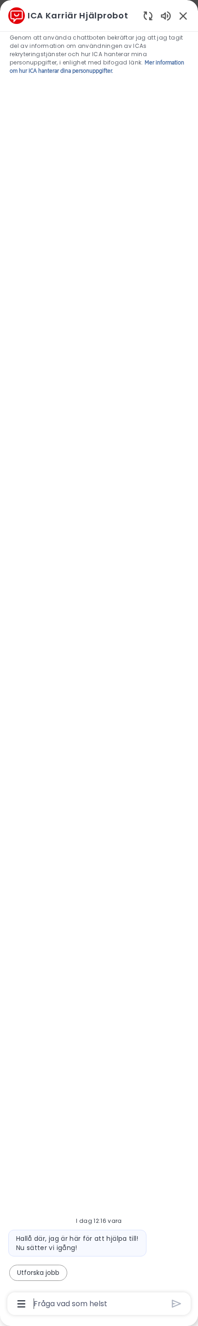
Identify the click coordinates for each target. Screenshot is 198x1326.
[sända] (176, 1303)
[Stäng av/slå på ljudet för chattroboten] (166, 15)
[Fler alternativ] (21, 1303)
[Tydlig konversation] (148, 15)
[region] (99, 659)
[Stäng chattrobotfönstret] (183, 15)
